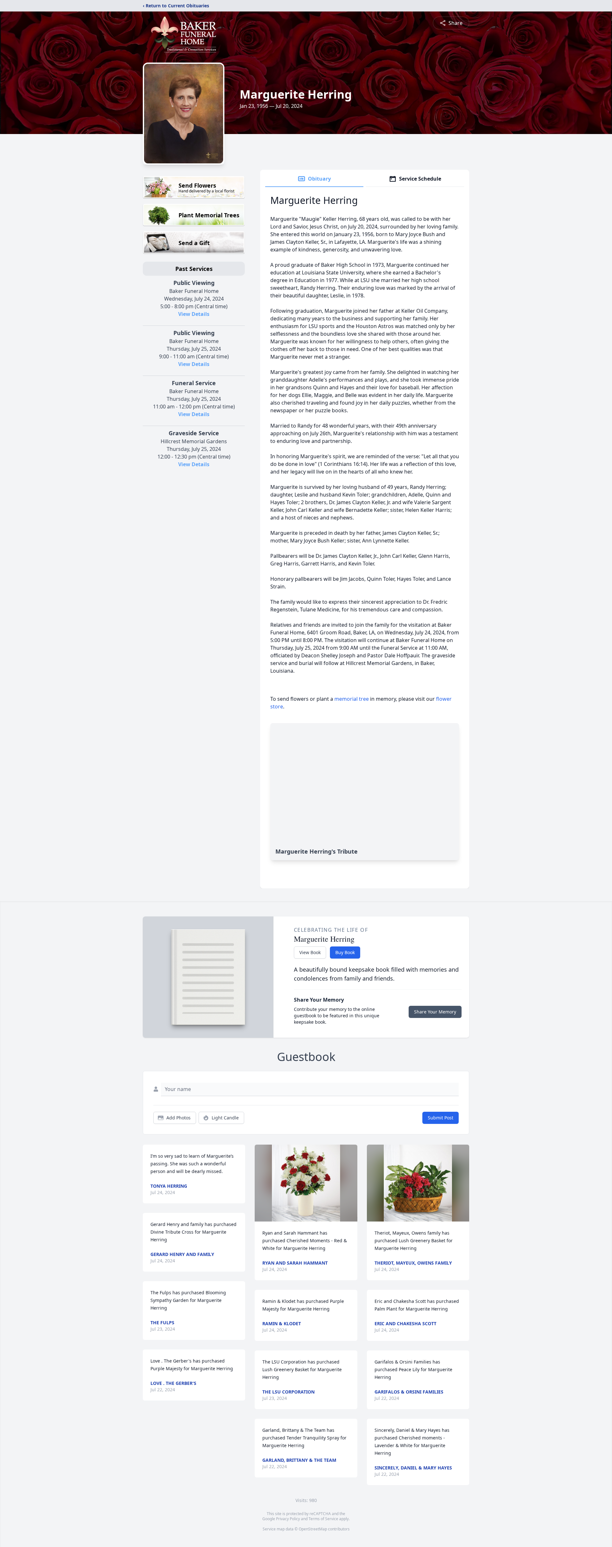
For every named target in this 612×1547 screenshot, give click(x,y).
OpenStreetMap (313, 1529)
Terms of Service (323, 1518)
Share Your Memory (435, 1012)
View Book (310, 952)
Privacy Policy (288, 1518)
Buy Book (345, 952)
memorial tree (351, 698)
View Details (193, 314)
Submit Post (440, 1118)
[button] (306, 1183)
